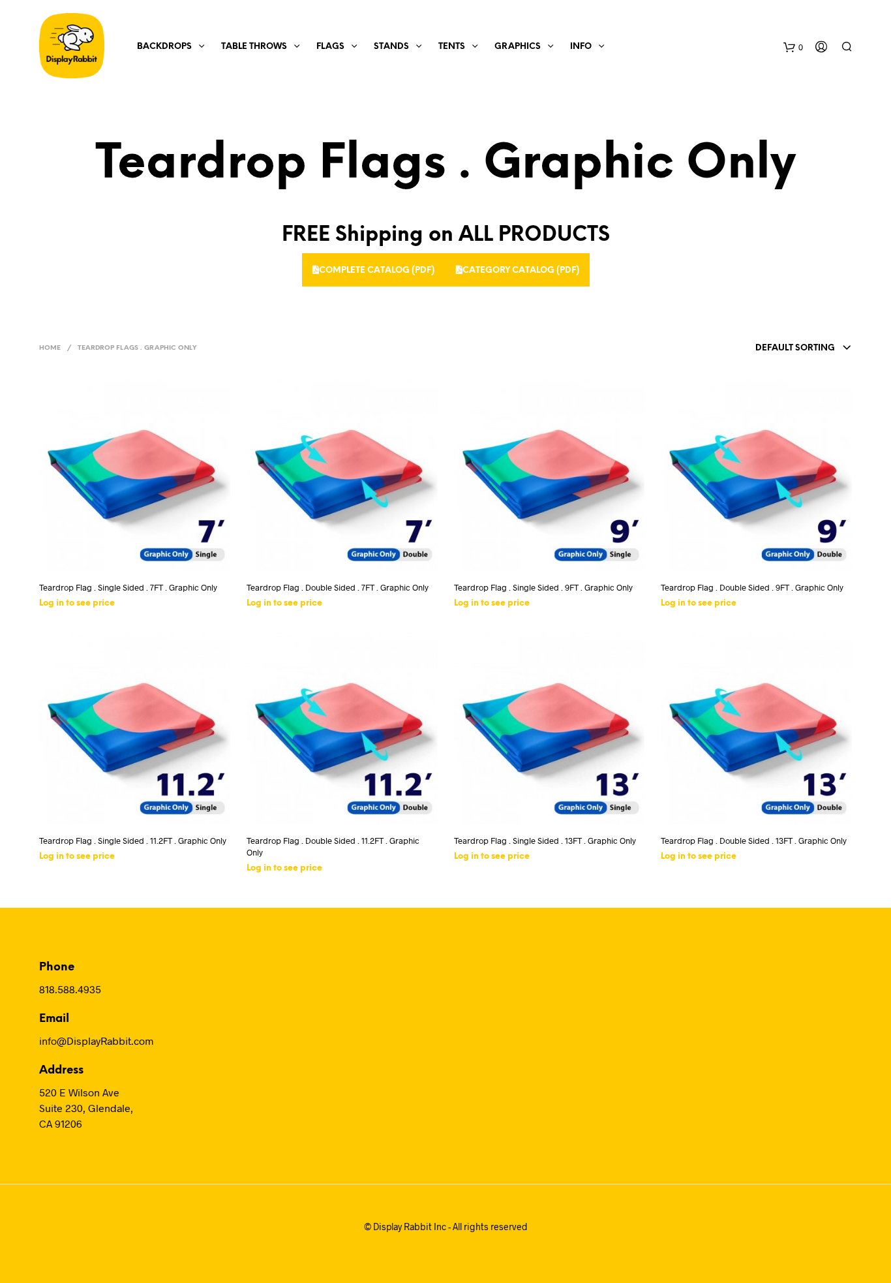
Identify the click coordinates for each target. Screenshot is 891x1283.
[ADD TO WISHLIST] (147, 553)
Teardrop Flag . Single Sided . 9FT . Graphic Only (543, 587)
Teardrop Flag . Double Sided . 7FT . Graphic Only (338, 587)
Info (581, 46)
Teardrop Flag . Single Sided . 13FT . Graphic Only (545, 840)
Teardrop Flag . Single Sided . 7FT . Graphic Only (128, 587)
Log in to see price (77, 603)
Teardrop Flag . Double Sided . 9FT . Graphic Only (752, 587)
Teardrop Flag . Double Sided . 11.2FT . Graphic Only (333, 846)
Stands (391, 46)
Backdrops (164, 46)
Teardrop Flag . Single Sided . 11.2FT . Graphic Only (132, 840)
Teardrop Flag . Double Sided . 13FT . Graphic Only (754, 840)
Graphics (517, 46)
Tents (451, 46)
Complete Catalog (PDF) (376, 270)
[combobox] (778, 348)
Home (50, 348)
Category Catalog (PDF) (520, 270)
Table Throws (254, 46)
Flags (330, 46)
